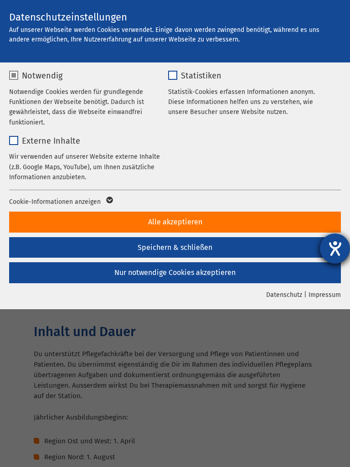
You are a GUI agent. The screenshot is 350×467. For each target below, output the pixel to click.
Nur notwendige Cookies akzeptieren (175, 272)
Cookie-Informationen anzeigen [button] (56, 202)
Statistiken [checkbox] (201, 76)
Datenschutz (284, 295)
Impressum (325, 295)
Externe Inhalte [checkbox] (51, 141)
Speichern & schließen (175, 247)
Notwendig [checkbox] (42, 76)
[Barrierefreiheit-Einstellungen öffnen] (335, 249)
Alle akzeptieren (175, 222)
